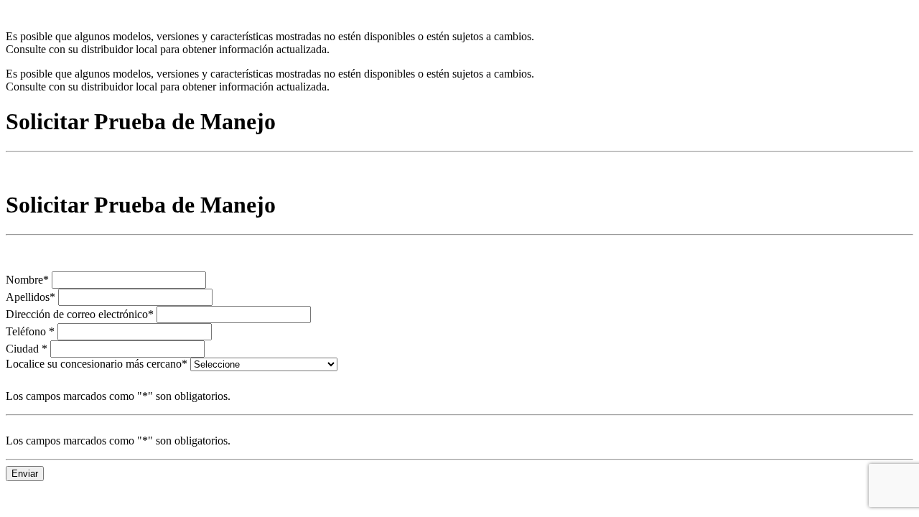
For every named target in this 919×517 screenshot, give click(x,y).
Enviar (24, 473)
